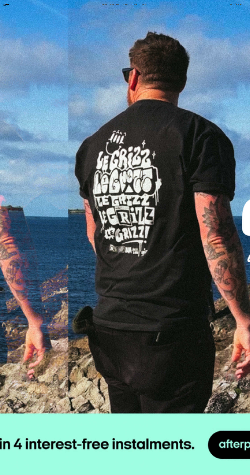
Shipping (145, 4)
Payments (135, 4)
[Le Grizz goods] (13, 4)
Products (104, 4)
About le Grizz (115, 4)
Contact (125, 4)
